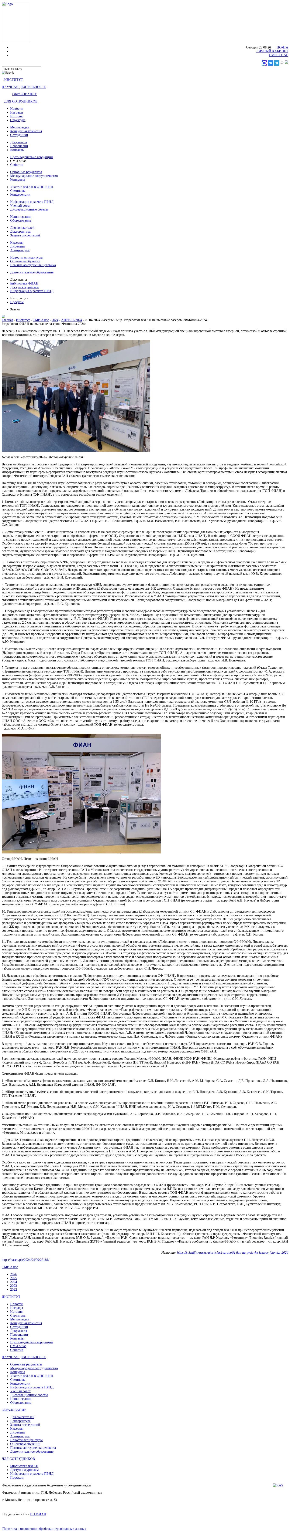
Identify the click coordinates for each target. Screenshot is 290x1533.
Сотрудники (19, 135)
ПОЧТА (282, 47)
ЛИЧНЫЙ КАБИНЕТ (272, 51)
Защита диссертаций (25, 235)
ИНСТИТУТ (13, 79)
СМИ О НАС (278, 55)
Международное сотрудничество (34, 176)
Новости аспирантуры (26, 257)
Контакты (17, 150)
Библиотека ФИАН (24, 283)
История (16, 116)
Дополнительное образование (31, 272)
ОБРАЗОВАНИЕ (24, 94)
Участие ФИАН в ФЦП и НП (31, 187)
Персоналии (19, 146)
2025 (13, 1278)
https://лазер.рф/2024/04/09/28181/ (25, 1259)
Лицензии (17, 246)
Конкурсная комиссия (26, 131)
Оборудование (20, 220)
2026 (13, 1274)
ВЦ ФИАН (38, 1514)
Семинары (17, 190)
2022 (13, 1289)
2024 (55, 320)
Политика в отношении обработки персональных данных (44, 1528)
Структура (17, 120)
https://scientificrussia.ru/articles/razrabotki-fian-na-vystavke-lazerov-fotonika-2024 (232, 1252)
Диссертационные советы (29, 209)
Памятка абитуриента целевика (33, 265)
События (16, 164)
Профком (17, 302)
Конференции (20, 194)
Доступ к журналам (24, 287)
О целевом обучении (25, 261)
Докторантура (20, 231)
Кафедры (16, 242)
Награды (16, 112)
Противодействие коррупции (31, 157)
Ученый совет (20, 205)
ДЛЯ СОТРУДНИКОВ (21, 101)
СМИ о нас (41, 320)
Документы (18, 142)
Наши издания (20, 216)
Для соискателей (22, 227)
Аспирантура (20, 250)
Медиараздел (19, 127)
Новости (16, 108)
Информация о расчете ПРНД (31, 201)
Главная (7, 320)
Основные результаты (26, 172)
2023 (13, 1285)
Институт (23, 320)
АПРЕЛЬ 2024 (71, 320)
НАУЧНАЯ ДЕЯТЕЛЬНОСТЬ (24, 87)
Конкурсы (17, 179)
